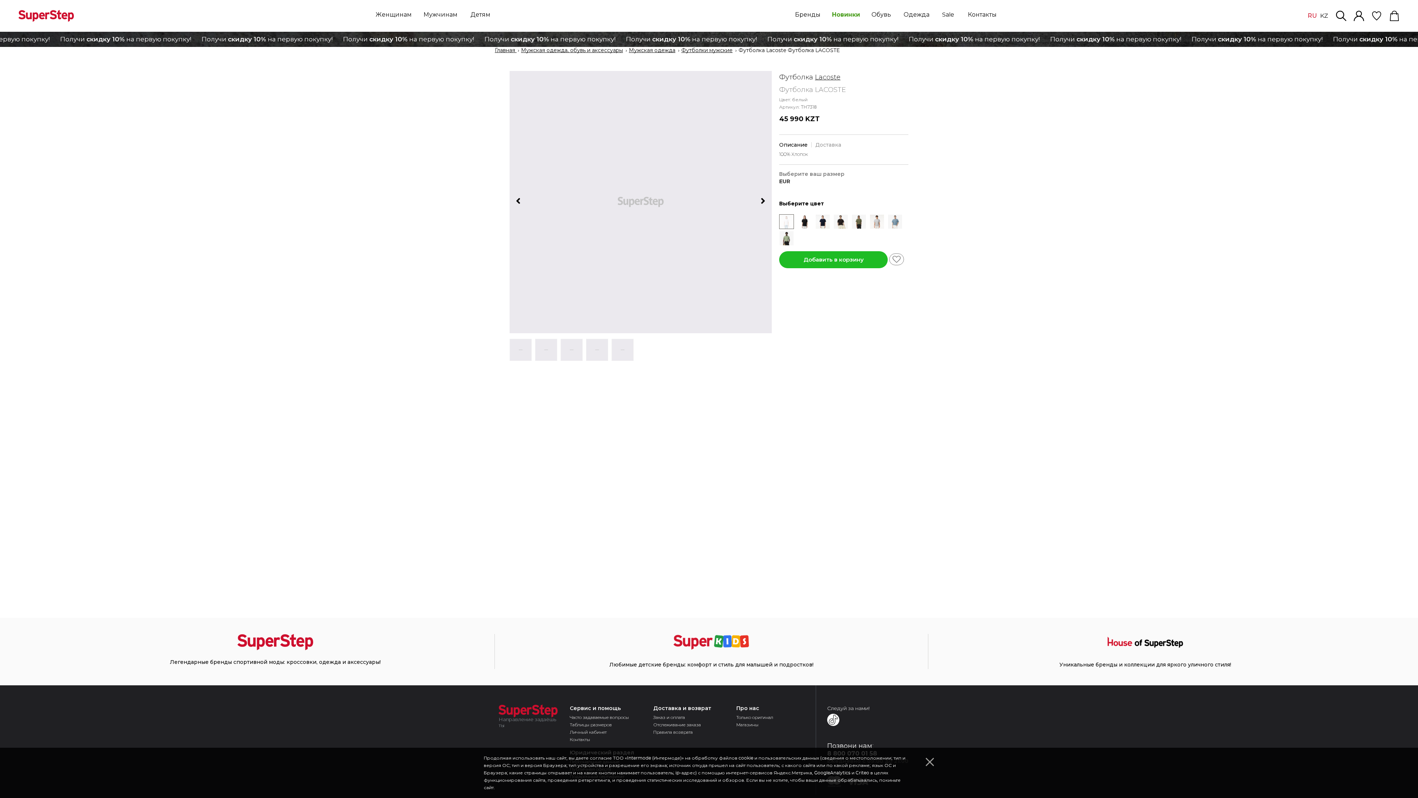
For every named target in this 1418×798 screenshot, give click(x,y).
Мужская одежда (652, 50)
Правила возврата (673, 732)
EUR (784, 181)
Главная (506, 50)
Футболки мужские (707, 50)
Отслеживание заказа (677, 724)
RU (1312, 15)
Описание (793, 144)
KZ (1324, 16)
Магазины (747, 724)
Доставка (828, 144)
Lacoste (827, 77)
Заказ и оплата (669, 717)
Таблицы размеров (591, 724)
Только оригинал (754, 717)
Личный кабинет (588, 732)
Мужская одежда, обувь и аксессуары (572, 50)
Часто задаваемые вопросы (599, 717)
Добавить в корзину (834, 259)
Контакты (580, 739)
